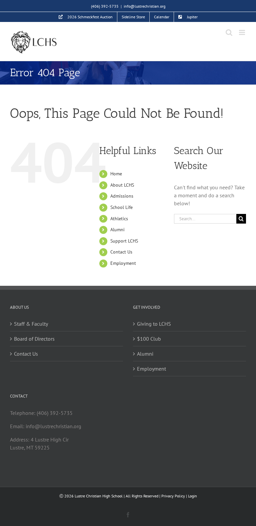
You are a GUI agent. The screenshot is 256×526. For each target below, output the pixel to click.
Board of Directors (34, 338)
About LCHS (122, 185)
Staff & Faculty (31, 323)
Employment (123, 263)
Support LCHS (124, 241)
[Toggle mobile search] (229, 32)
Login (192, 495)
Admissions (121, 196)
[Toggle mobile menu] (242, 32)
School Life (121, 207)
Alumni (117, 230)
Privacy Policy (173, 495)
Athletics (119, 219)
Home (116, 174)
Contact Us (121, 252)
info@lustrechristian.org (144, 6)
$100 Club (149, 338)
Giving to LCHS (154, 323)
